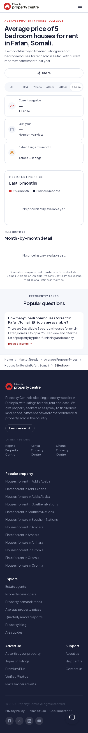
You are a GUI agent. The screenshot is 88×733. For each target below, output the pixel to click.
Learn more (17, 428)
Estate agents (15, 586)
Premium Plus (15, 669)
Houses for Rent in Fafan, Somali (27, 365)
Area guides (14, 632)
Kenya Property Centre (37, 450)
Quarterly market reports (24, 617)
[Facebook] (9, 721)
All (11, 86)
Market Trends (28, 359)
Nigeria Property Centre (11, 450)
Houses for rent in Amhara (24, 527)
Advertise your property (23, 653)
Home (9, 359)
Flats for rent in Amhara (22, 535)
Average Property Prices (61, 359)
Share (46, 73)
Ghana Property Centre (62, 450)
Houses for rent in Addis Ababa (27, 481)
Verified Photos (16, 676)
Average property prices (23, 609)
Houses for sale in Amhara (24, 542)
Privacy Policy (15, 711)
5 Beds (76, 86)
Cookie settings (60, 711)
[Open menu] (79, 6)
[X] (19, 721)
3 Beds (50, 86)
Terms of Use (37, 711)
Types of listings (17, 661)
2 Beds (37, 86)
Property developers (20, 594)
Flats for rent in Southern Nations (29, 512)
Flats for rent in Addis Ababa (25, 489)
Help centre (74, 661)
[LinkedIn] (29, 721)
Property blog (15, 625)
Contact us (74, 669)
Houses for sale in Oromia (24, 565)
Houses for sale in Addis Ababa (27, 496)
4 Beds (63, 86)
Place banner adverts (20, 684)
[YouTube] (39, 721)
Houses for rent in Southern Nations (31, 504)
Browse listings (18, 343)
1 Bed (25, 86)
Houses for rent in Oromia (24, 550)
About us (72, 653)
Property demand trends (23, 602)
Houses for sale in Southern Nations (31, 519)
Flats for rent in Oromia (22, 558)
